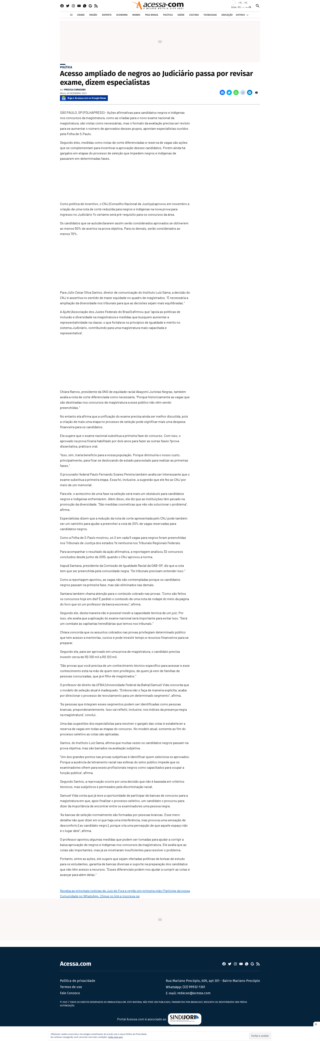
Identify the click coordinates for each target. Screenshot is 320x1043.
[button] (222, 92)
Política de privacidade (77, 981)
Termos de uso (71, 987)
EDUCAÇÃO (227, 14)
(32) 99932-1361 (194, 987)
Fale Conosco (70, 993)
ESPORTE (107, 14)
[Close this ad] (316, 1024)
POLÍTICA (168, 14)
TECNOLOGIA (210, 14)
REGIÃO (93, 14)
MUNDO (136, 14)
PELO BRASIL (151, 14)
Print (256, 92)
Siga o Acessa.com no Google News (87, 98)
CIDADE (80, 14)
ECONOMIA (122, 14)
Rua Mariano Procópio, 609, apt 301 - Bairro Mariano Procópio (213, 981)
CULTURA (194, 14)
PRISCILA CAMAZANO (75, 89)
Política (66, 67)
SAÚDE (181, 14)
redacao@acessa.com (193, 993)
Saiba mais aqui (115, 1037)
